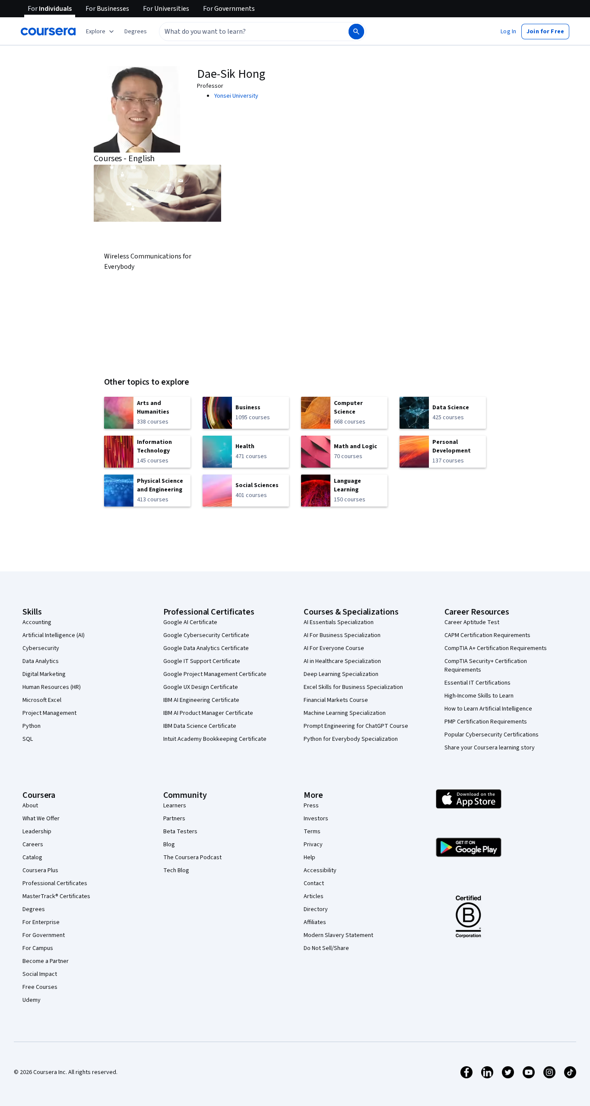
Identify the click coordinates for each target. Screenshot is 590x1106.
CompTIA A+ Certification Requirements (495, 648)
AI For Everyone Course (334, 648)
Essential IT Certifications (477, 683)
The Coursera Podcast (192, 857)
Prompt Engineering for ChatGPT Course (356, 726)
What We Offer (41, 818)
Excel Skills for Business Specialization (353, 687)
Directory (316, 909)
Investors (316, 818)
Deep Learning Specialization (341, 674)
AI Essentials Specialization (339, 622)
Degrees (33, 909)
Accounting (36, 622)
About (30, 805)
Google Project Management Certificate (214, 674)
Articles (314, 896)
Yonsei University (236, 96)
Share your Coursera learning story (489, 747)
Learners (174, 805)
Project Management (49, 713)
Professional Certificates (54, 883)
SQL (27, 739)
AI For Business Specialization (342, 635)
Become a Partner (45, 961)
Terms (312, 831)
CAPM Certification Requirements (487, 635)
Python (31, 726)
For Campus (37, 948)
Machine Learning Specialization (345, 713)
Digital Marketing (44, 674)
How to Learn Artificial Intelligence (488, 708)
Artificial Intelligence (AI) (53, 635)
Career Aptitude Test (471, 622)
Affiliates (315, 922)
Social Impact (39, 974)
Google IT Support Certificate (201, 661)
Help (309, 857)
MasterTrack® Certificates (56, 896)
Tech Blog (176, 870)
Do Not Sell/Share (326, 948)
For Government (43, 935)
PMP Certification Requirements (485, 721)
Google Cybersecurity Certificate (206, 635)
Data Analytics (40, 661)
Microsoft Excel (41, 700)
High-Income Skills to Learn (479, 696)
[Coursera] (48, 31)
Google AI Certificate (190, 622)
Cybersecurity (40, 648)
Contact (314, 883)
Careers (32, 844)
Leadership (36, 831)
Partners (174, 818)
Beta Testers (180, 831)
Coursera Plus (40, 870)
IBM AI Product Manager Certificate (208, 713)
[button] (135, 31)
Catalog (32, 857)
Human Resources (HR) (51, 687)
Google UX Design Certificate (200, 687)
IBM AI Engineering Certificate (201, 700)
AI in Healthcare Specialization (342, 661)
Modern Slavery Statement (338, 935)
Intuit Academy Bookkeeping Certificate (214, 739)
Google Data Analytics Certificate (206, 648)
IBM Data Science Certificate (199, 726)
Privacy (313, 844)
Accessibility (320, 870)
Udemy (31, 1000)
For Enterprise (41, 922)
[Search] (356, 31)
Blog (169, 844)
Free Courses (39, 987)
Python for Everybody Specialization (351, 739)
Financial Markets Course (336, 700)
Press (311, 805)
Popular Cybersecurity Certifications (491, 734)
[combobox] (244, 31)
